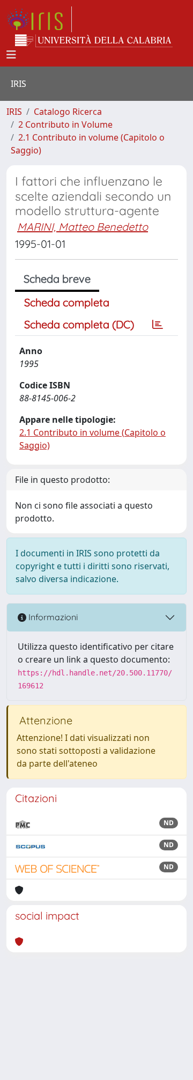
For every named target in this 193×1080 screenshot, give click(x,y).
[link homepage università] (93, 40)
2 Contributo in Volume (65, 124)
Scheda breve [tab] (57, 278)
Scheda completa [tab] (66, 302)
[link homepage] (39, 19)
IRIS (14, 111)
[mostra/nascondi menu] (11, 54)
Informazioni (52, 617)
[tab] (157, 324)
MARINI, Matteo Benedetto (82, 226)
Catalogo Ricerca (68, 111)
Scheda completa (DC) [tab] (79, 324)
